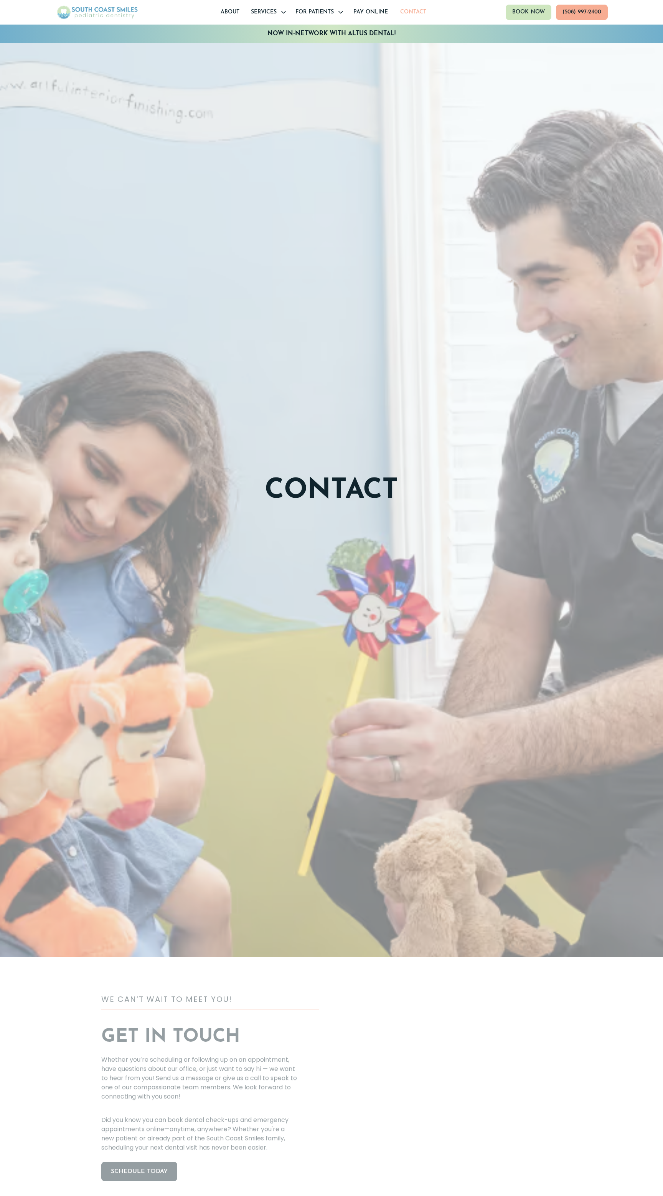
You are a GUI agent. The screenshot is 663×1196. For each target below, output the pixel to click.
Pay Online (370, 12)
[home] (98, 12)
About (230, 12)
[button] (268, 12)
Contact (413, 12)
